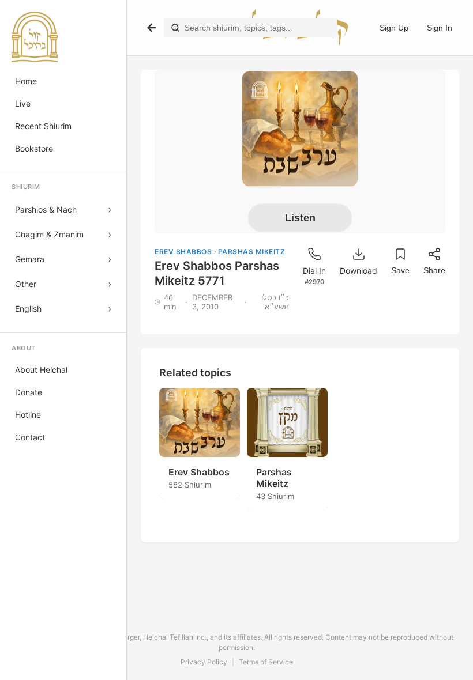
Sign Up (394, 27)
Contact (30, 437)
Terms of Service (266, 662)
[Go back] (152, 28)
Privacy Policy (204, 662)
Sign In (439, 27)
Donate (28, 392)
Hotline (28, 415)
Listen (300, 217)
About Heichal (41, 370)
